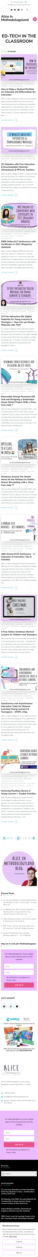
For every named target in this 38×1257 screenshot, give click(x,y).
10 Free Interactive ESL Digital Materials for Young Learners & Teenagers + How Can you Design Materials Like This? (18, 320)
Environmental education (12, 389)
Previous (10, 838)
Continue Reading (7, 120)
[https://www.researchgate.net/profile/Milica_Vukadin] (17, 1006)
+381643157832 (9, 1093)
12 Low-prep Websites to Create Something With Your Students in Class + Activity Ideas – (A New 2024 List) (19, 902)
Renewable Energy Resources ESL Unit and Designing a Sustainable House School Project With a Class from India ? (18, 401)
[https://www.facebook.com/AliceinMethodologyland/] (4, 1006)
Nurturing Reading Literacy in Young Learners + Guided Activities (18, 792)
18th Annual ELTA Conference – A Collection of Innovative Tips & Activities (18, 557)
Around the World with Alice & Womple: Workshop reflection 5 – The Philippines (17, 934)
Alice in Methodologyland (15, 18)
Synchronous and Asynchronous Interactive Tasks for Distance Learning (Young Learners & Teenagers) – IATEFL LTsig (17, 707)
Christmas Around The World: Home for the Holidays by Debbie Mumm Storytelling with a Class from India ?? (18, 481)
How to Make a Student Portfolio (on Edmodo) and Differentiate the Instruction (18, 92)
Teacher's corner (18, 159)
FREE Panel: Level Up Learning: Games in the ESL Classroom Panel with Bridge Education (19, 927)
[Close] (36, 1224)
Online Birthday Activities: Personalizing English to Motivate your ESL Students (19, 920)
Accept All (19, 1242)
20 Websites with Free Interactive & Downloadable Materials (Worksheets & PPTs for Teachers (18, 167)
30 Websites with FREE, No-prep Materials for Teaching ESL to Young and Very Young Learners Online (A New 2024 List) (19, 911)
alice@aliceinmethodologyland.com (16, 1097)
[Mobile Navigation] (35, 19)
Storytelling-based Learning (13, 783)
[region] (19, 1239)
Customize (19, 1247)
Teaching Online (16, 86)
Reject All (19, 1253)
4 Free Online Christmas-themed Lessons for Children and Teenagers (19, 633)
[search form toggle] (27, 9)
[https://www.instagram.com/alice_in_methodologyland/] (10, 1006)
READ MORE (13, 1237)
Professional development (12, 549)
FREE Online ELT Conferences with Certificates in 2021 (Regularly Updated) (18, 244)
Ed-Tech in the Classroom (12, 84)
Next (29, 838)
